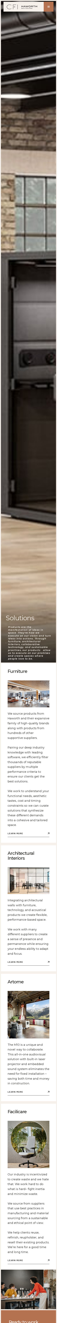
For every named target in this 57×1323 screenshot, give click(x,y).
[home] (22, 6)
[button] (49, 7)
